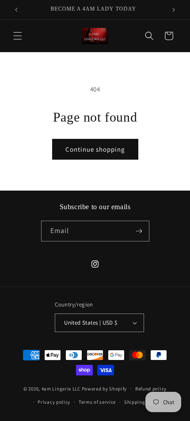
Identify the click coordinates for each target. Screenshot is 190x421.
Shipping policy (142, 402)
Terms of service (97, 402)
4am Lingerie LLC (61, 388)
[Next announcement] (173, 9)
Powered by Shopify (104, 388)
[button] (17, 36)
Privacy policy (54, 402)
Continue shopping (95, 149)
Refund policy (151, 389)
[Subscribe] (139, 231)
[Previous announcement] (16, 9)
